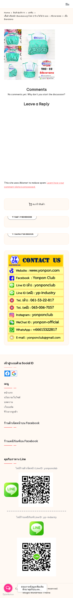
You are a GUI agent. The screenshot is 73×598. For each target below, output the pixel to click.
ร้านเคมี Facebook (23, 233)
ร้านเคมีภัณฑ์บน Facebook (21, 441)
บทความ (8, 402)
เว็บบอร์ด (8, 407)
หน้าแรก (8, 392)
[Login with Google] (14, 373)
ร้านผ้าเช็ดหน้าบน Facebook (22, 423)
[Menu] (67, 4)
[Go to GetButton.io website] (8, 594)
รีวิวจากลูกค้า (11, 411)
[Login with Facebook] (7, 373)
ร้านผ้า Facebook (22, 216)
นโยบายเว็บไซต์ (12, 397)
